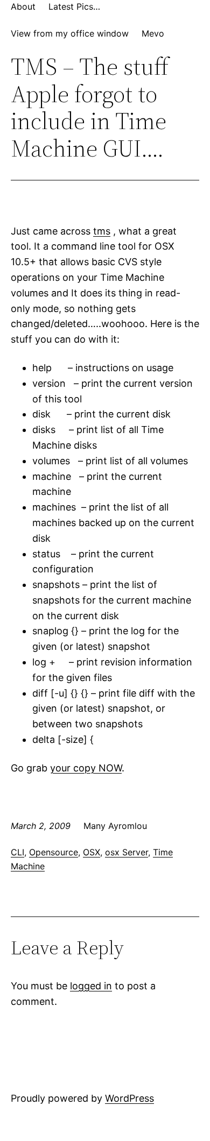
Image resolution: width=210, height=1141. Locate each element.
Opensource (53, 852)
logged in (91, 985)
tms (101, 231)
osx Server (126, 852)
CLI (17, 852)
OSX (91, 852)
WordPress (129, 1098)
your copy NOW (86, 768)
